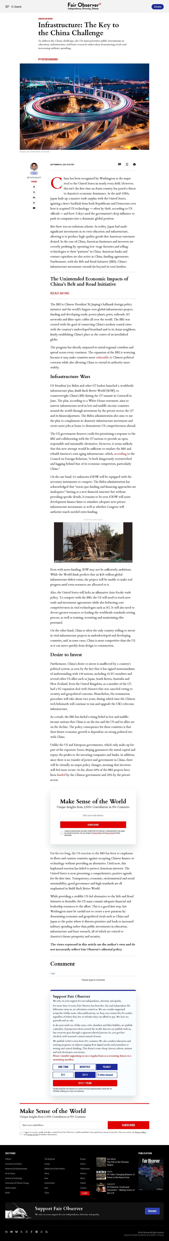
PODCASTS (111, 1184)
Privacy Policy (97, 833)
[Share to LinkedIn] (34, 197)
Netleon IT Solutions (157, 1235)
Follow (34, 173)
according (120, 454)
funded (61, 775)
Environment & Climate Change (17, 1183)
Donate (152, 1211)
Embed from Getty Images (93, 520)
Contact (83, 1188)
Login (53, 973)
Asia (46, 1178)
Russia (82, 1159)
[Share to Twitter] (34, 192)
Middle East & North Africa (54, 1168)
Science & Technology (13, 1178)
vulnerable (102, 357)
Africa (46, 1173)
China (46, 1193)
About (82, 1178)
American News (45, 19)
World (7, 1193)
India (46, 1188)
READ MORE (59, 293)
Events (82, 1164)
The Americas (49, 1159)
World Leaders (10, 1188)
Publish (83, 1183)
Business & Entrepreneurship (16, 1168)
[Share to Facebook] (34, 187)
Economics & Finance (13, 1164)
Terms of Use (109, 833)
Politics (8, 1159)
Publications (85, 1168)
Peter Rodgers (49, 59)
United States (49, 1183)
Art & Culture (10, 1173)
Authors (83, 1173)
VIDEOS (109, 1172)
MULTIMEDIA (111, 1159)
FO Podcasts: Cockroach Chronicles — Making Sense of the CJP (121, 1190)
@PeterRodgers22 (34, 177)
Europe (47, 1164)
